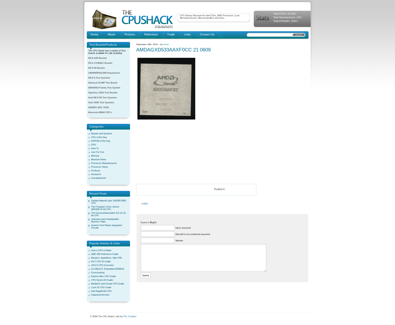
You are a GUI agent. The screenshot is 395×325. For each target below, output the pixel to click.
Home (94, 34)
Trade (171, 34)
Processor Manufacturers (104, 163)
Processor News (99, 167)
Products (95, 170)
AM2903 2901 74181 (98, 107)
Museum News (98, 159)
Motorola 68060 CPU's (100, 112)
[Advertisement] (222, 152)
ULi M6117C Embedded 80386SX (107, 269)
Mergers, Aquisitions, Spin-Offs (106, 258)
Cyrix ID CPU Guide (101, 287)
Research (96, 174)
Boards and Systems (101, 133)
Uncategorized (98, 178)
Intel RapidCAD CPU (101, 291)
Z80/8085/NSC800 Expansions (104, 73)
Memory (95, 155)
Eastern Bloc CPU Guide (103, 276)
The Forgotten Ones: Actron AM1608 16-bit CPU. (105, 207)
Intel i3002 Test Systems (101, 102)
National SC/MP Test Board (102, 82)
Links (187, 34)
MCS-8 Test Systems (99, 78)
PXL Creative (129, 316)
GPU (93, 144)
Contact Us (207, 34)
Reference (151, 34)
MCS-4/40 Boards (97, 58)
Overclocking (98, 272)
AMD (145, 203)
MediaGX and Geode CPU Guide (107, 283)
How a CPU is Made (101, 250)
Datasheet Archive (100, 295)
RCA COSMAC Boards (100, 63)
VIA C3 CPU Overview (102, 265)
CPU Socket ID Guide (102, 280)
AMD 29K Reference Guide (104, 254)
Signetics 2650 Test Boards (102, 92)
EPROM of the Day (100, 141)
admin (166, 44)
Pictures (129, 34)
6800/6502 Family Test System (104, 87)
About (111, 34)
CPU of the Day (99, 137)
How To (95, 148)
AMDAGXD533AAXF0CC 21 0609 (173, 49)
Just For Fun (97, 152)
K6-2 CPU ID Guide (101, 261)
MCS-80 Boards (96, 68)
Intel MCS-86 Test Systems (102, 97)
